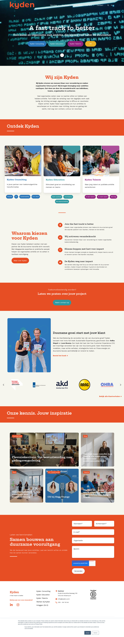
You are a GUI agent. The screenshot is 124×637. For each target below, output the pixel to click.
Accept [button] (87, 633)
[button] (62, 55)
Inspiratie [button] (65, 5)
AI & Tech (36, 196)
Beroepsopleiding (62, 201)
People (9, 196)
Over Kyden (78, 5)
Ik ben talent (90, 197)
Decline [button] (95, 633)
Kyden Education (57, 44)
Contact (100, 5)
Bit (91, 44)
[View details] (11, 604)
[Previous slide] (3, 385)
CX (16, 196)
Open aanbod (56, 197)
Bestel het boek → (60, 356)
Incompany (68, 197)
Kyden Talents (75, 44)
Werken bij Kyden (43, 602)
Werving (113, 197)
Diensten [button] (53, 5)
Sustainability (24, 196)
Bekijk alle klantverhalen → (110, 396)
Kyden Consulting (37, 44)
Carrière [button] (89, 5)
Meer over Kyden (20, 261)
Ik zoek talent (102, 197)
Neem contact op (62, 302)
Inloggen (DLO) (42, 605)
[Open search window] (108, 5)
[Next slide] (121, 385)
